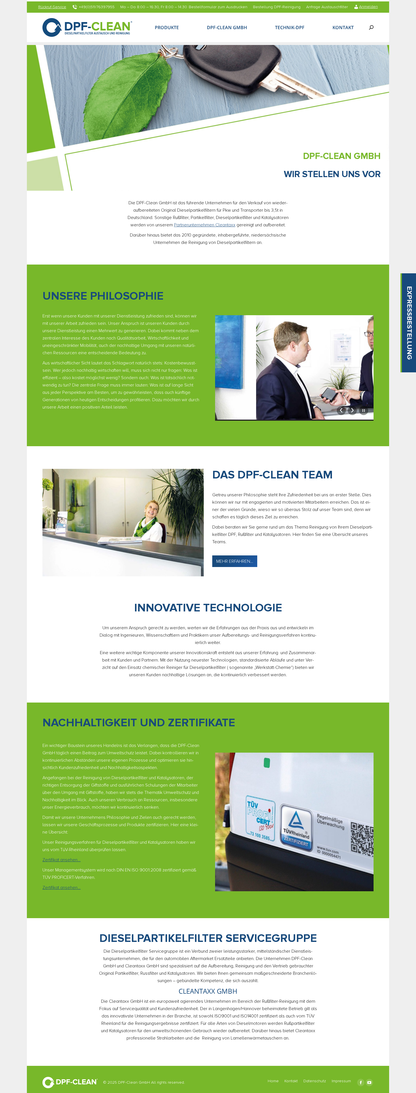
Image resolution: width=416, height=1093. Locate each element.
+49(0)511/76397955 (97, 7)
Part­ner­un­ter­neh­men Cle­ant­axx (204, 225)
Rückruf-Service (52, 7)
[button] (409, 322)
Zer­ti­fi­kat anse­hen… (61, 860)
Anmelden (368, 7)
